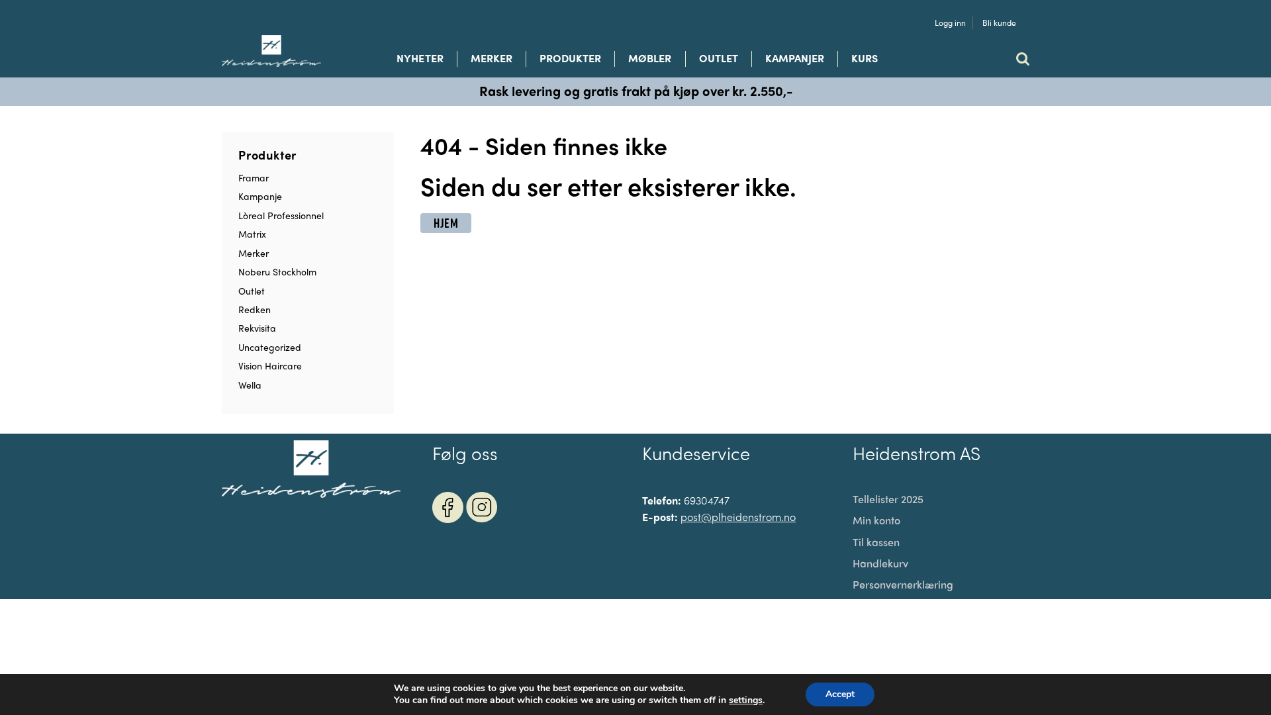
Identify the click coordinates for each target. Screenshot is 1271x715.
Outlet (718, 58)
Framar (253, 177)
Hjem (446, 223)
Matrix (252, 233)
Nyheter (420, 58)
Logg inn (950, 22)
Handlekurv (880, 563)
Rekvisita (257, 327)
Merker (491, 58)
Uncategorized (269, 347)
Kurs (864, 58)
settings (746, 700)
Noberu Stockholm (277, 271)
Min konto (876, 520)
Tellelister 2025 (888, 499)
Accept (840, 694)
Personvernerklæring (903, 584)
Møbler (649, 58)
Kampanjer (794, 58)
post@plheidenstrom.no (738, 516)
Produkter (570, 58)
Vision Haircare (270, 365)
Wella (249, 384)
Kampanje (260, 196)
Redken (254, 309)
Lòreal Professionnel (281, 215)
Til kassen (876, 542)
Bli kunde (999, 22)
